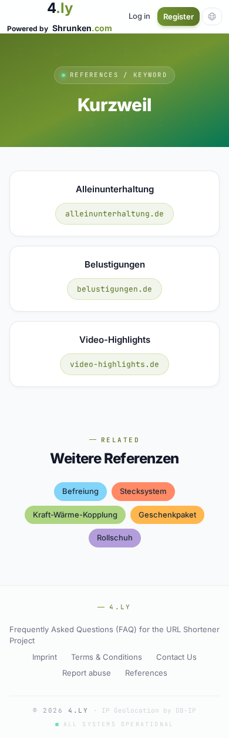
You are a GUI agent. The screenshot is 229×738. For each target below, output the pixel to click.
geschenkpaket (167, 514)
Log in (139, 16)
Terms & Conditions (106, 657)
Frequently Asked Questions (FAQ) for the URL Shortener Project (114, 635)
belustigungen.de (114, 289)
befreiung (80, 491)
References (146, 672)
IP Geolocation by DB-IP (149, 710)
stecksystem (143, 491)
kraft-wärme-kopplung (75, 514)
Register (178, 16)
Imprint (44, 657)
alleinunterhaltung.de (114, 214)
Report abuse (86, 672)
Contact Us (176, 657)
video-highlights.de (114, 364)
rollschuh (115, 537)
